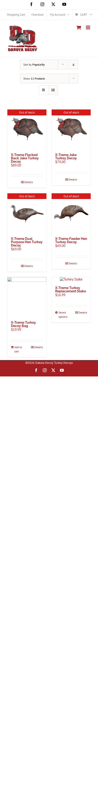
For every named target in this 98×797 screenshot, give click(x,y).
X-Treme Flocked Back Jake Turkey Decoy (25, 158)
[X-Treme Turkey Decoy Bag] (26, 296)
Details (28, 182)
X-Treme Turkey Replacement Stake (70, 289)
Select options (63, 314)
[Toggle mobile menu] (88, 27)
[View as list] (53, 90)
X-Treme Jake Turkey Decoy (66, 156)
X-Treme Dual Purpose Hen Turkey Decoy (27, 242)
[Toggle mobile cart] (78, 27)
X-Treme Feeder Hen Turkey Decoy (71, 240)
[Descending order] (73, 64)
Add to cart (18, 349)
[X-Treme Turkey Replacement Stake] (71, 279)
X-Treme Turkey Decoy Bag (23, 324)
